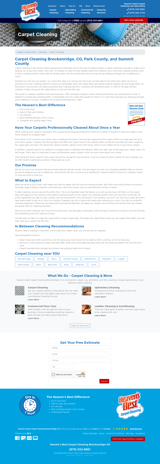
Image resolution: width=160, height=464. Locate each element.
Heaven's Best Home (26, 52)
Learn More (33, 299)
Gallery (62, 6)
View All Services (80, 325)
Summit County (70, 259)
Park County (23, 264)
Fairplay (40, 259)
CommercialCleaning (87, 11)
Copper (121, 259)
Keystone (106, 259)
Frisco (54, 259)
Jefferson (79, 264)
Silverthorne (90, 259)
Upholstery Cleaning (107, 287)
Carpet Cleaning (38, 287)
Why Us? (72, 6)
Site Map (130, 433)
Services (43, 52)
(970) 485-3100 (137, 12)
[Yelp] (30, 433)
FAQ (80, 6)
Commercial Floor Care (42, 306)
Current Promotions (115, 433)
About (88, 6)
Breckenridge (24, 259)
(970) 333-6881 (137, 9)
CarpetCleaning (54, 11)
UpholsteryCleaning (70, 11)
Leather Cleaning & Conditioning (114, 306)
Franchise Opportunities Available (127, 439)
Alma (66, 264)
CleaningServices (101, 11)
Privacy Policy (89, 455)
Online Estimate (90, 433)
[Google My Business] (28, 433)
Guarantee (52, 6)
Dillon (38, 264)
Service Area (100, 6)
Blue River (52, 264)
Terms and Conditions (74, 455)
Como (93, 264)
